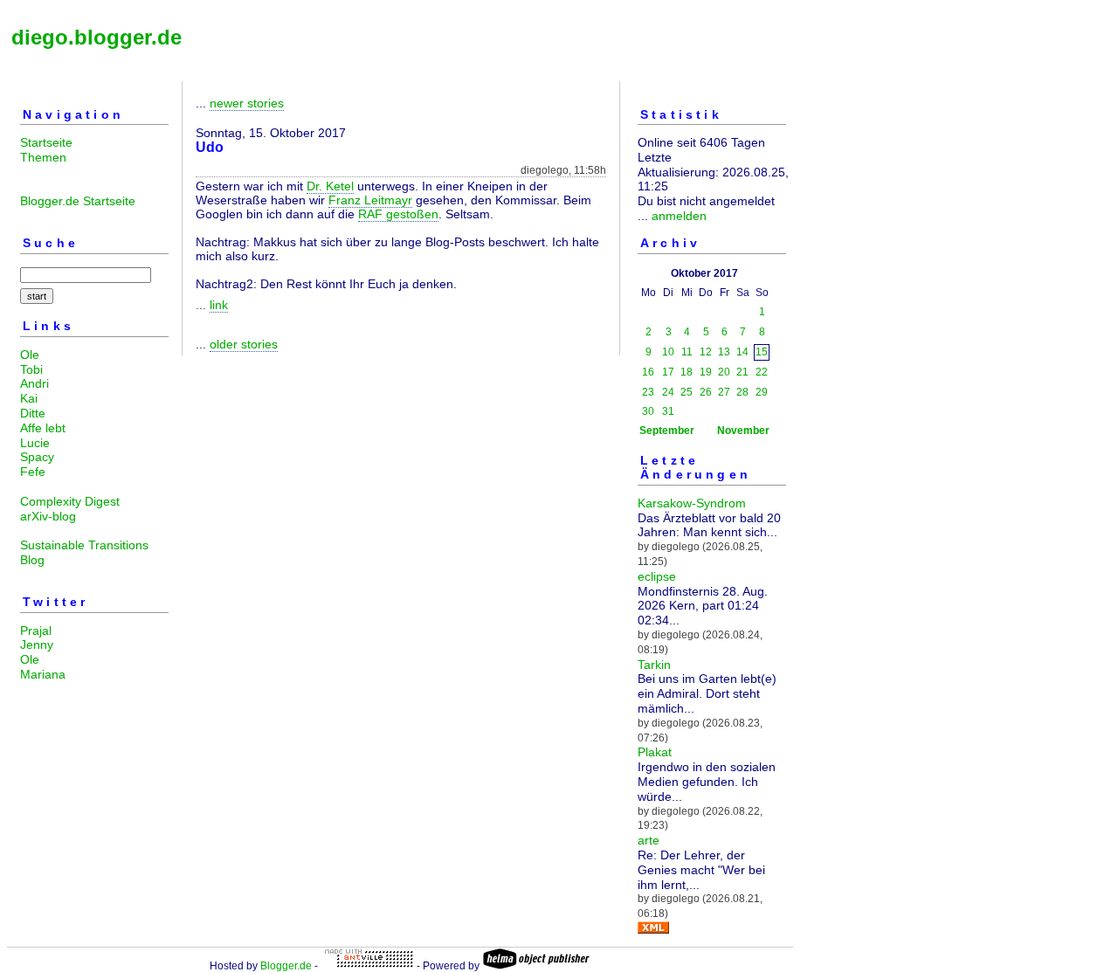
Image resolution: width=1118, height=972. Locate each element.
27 (724, 392)
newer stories (247, 103)
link (219, 305)
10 (668, 352)
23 (648, 392)
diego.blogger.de (96, 37)
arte (648, 840)
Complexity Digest (70, 501)
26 (706, 392)
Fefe (32, 472)
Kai (29, 398)
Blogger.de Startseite (77, 201)
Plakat (655, 752)
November (743, 430)
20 (724, 372)
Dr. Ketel (330, 186)
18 (686, 372)
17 (668, 372)
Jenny (36, 644)
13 (724, 352)
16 (648, 372)
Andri (34, 383)
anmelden (679, 216)
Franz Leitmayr (370, 200)
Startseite (46, 142)
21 (742, 372)
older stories (244, 344)
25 (686, 392)
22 (762, 372)
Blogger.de (286, 966)
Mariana (43, 674)
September (666, 430)
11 (687, 352)
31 (668, 411)
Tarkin (654, 665)
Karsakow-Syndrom (692, 503)
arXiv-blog (48, 516)
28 (742, 392)
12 (706, 352)
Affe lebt (43, 428)
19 (706, 372)
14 (742, 352)
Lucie (35, 443)
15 (762, 352)
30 (648, 411)
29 (762, 392)
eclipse (657, 576)
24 (668, 392)
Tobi (31, 369)
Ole (29, 355)
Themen (43, 157)
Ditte (32, 413)
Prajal (36, 631)
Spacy (37, 457)
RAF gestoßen (398, 214)
